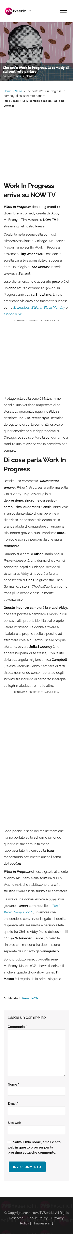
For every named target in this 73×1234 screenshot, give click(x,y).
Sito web (14, 1123)
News (18, 91)
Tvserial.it (18, 11)
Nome (13, 1084)
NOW (35, 998)
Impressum (42, 1223)
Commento (17, 1027)
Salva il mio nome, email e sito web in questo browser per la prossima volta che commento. (34, 1147)
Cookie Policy (37, 1218)
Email (13, 1103)
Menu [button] (63, 12)
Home (8, 91)
